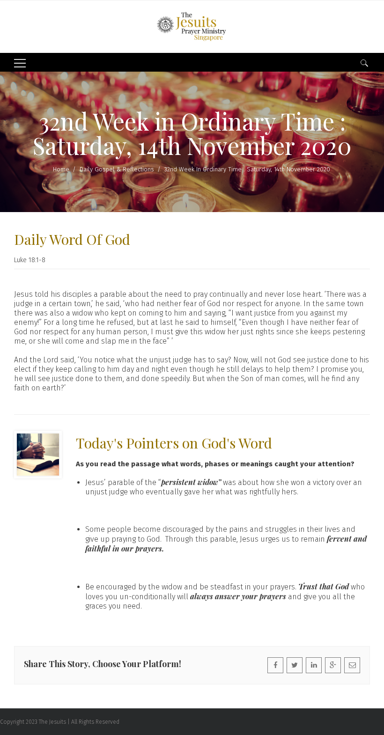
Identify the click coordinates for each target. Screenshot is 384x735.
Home (61, 169)
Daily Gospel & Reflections (117, 169)
